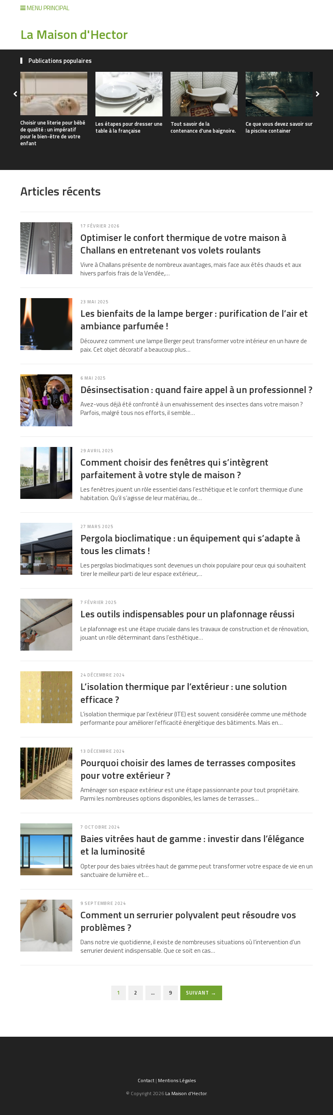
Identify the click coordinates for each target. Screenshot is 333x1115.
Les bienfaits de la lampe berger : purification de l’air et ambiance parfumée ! (194, 319)
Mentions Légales (177, 1080)
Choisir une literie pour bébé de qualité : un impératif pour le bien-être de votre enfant (52, 132)
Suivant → (201, 993)
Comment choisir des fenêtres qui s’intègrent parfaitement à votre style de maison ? (174, 468)
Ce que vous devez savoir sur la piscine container (279, 127)
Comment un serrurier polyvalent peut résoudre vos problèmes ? (188, 921)
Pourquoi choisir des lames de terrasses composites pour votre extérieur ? (188, 768)
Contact (146, 1080)
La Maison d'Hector (74, 34)
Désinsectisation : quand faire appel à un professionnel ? (196, 389)
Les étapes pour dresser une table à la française (128, 127)
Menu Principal (47, 8)
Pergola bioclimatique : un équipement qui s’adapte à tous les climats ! (190, 544)
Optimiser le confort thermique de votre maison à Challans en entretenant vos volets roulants (183, 243)
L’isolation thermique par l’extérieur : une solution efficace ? (183, 692)
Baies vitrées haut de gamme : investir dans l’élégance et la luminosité (192, 844)
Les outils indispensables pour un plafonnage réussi (187, 613)
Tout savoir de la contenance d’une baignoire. (203, 127)
